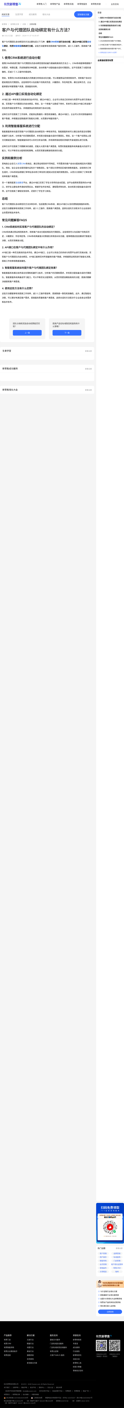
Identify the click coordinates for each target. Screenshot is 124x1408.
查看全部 (88, 351)
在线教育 (19, 182)
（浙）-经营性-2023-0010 (80, 1401)
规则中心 (42, 1387)
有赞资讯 (7, 1394)
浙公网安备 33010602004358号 (17, 1398)
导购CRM (116, 1268)
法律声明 (15, 1387)
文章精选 (103, 1272)
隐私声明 (24, 1387)
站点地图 (26, 1394)
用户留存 (103, 1257)
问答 (24, 24)
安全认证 (50, 1387)
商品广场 (86, 1391)
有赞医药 (68, 1391)
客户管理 (103, 1253)
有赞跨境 (77, 1391)
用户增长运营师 (117, 1264)
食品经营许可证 (57, 1391)
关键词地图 (35, 1394)
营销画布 (103, 1268)
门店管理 (117, 1261)
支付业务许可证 (44, 1391)
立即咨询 (110, 1312)
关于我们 (7, 1387)
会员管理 (103, 1264)
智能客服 (17, 46)
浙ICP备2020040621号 (84, 1398)
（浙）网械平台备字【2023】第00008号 (39, 1401)
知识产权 (33, 1387)
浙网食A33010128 (62, 1401)
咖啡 (117, 1272)
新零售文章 (15, 24)
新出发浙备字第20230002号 (13, 1401)
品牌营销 (117, 1253)
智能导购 (103, 1261)
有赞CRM (21, 163)
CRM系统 (54, 42)
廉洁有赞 (59, 1387)
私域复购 (117, 1257)
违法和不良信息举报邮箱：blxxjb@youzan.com (20, 1391)
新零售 (4, 24)
